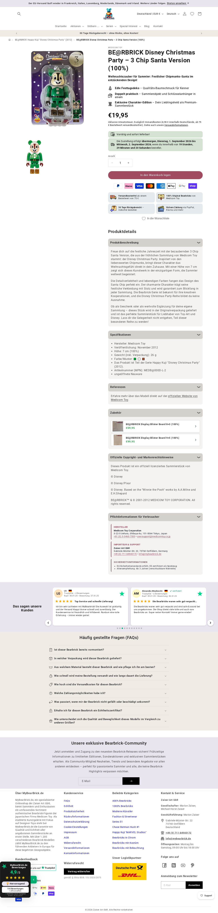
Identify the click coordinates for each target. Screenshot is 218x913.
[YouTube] (183, 865)
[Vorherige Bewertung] (48, 623)
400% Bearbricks (121, 800)
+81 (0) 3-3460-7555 (124, 536)
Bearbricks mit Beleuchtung (128, 848)
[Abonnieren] (130, 781)
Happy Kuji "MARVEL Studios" (129, 832)
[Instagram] (173, 865)
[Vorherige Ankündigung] (16, 33)
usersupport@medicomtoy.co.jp (153, 536)
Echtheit (68, 806)
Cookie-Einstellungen (76, 827)
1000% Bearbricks (122, 806)
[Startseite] (10, 40)
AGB (66, 837)
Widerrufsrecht (72, 842)
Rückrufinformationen (76, 816)
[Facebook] (164, 865)
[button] (19, 14)
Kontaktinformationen (76, 853)
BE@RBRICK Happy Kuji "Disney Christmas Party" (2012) (43, 40)
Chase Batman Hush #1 (126, 827)
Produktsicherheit (74, 811)
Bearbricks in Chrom (124, 837)
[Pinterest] (192, 865)
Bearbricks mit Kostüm (125, 842)
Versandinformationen (176, 125)
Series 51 (117, 821)
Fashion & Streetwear (124, 816)
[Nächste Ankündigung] (201, 33)
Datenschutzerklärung (76, 821)
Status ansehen (177, 3)
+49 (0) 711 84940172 (125, 554)
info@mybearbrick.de (150, 554)
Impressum (70, 832)
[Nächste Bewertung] (210, 623)
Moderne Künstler (122, 811)
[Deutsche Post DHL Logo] (133, 871)
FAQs (67, 800)
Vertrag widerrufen (79, 871)
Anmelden (194, 885)
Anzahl (111, 156)
